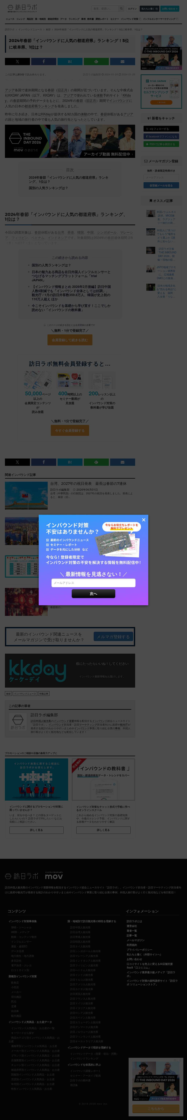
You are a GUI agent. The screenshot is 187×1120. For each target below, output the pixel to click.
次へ (93, 593)
